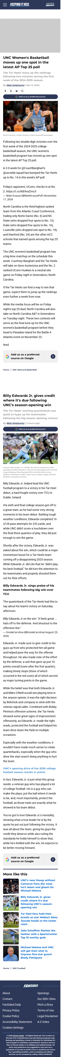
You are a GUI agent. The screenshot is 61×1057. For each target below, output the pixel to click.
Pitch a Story (45, 1004)
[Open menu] (5, 5)
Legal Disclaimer (47, 1016)
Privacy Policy (11, 1010)
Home (6, 370)
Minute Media (18, 1036)
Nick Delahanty (15, 85)
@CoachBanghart (32, 168)
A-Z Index (43, 1021)
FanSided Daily (12, 1004)
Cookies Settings (13, 1027)
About (6, 993)
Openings (43, 993)
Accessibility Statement (17, 1021)
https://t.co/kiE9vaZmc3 (21, 191)
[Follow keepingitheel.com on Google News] (53, 356)
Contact (7, 998)
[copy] (22, 91)
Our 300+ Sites (46, 998)
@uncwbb (9, 172)
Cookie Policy (11, 1016)
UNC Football (19, 968)
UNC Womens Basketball (25, 370)
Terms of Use (45, 1010)
